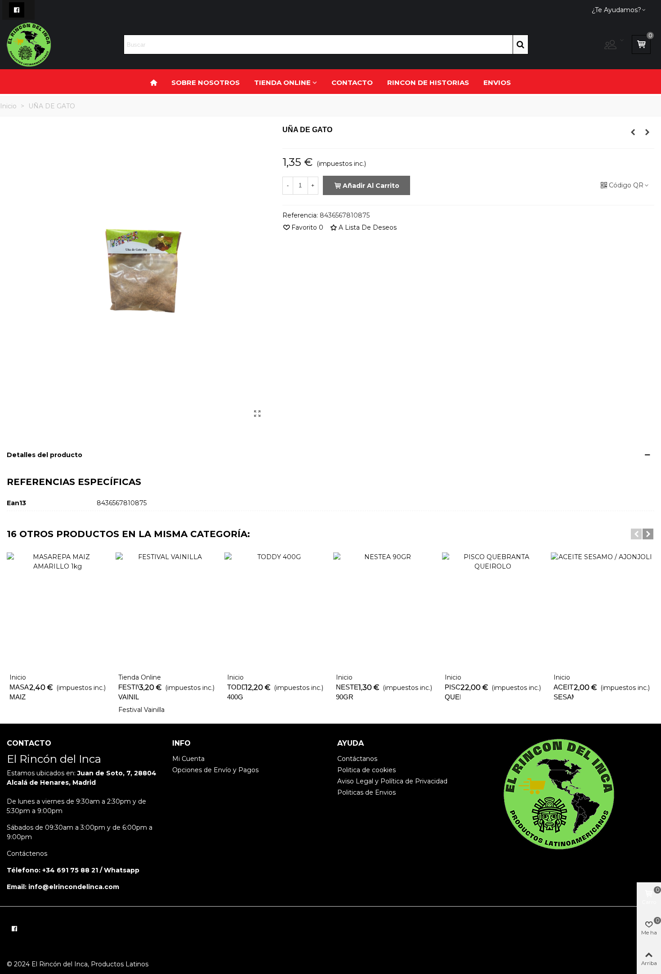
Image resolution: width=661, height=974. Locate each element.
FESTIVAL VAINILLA (128, 692)
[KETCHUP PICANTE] (647, 132)
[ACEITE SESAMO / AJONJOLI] (601, 610)
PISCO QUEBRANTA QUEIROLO (452, 697)
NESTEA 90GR (347, 692)
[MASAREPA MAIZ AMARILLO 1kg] (57, 610)
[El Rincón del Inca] (29, 44)
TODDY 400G (236, 692)
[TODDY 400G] (275, 610)
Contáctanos (357, 759)
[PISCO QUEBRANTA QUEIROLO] (493, 610)
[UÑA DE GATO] (257, 414)
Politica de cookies (366, 770)
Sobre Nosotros (205, 82)
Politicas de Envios (366, 792)
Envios (497, 82)
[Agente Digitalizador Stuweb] (604, 926)
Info (181, 743)
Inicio (17, 677)
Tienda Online (282, 82)
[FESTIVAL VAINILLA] (166, 610)
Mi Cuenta (188, 759)
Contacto (352, 82)
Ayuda (350, 743)
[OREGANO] (633, 132)
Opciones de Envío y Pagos (215, 770)
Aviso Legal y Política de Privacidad (392, 781)
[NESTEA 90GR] (384, 610)
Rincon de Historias (428, 82)
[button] (636, 534)
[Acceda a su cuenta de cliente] (614, 45)
